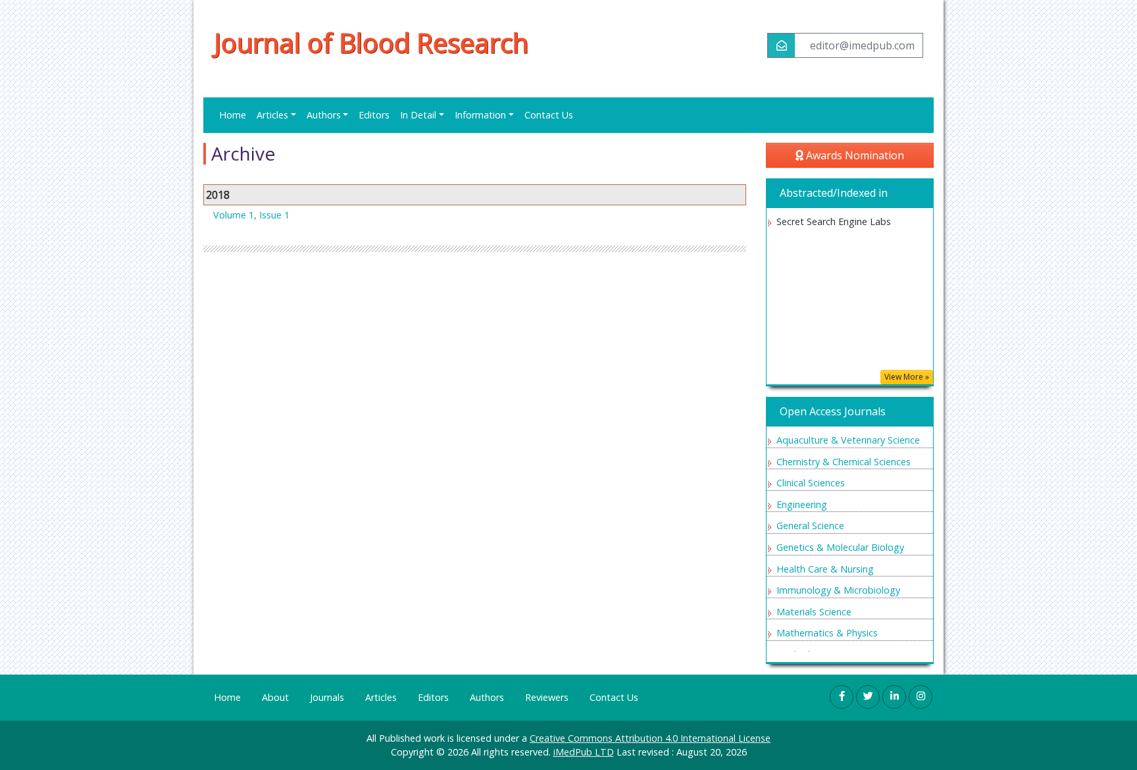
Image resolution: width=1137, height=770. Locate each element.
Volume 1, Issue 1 (251, 215)
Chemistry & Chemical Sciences (843, 461)
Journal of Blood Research (371, 43)
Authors (487, 697)
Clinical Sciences (810, 482)
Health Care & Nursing (825, 569)
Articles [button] (272, 115)
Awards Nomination (853, 155)
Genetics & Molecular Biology (840, 547)
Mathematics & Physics (827, 633)
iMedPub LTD (583, 752)
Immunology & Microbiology (838, 590)
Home (232, 115)
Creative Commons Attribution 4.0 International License (650, 738)
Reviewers (546, 697)
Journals (327, 697)
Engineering (801, 504)
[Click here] (841, 697)
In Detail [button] (418, 115)
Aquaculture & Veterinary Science (848, 440)
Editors (374, 115)
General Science (810, 525)
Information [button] (480, 115)
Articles (381, 697)
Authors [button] (324, 115)
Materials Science (813, 611)
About (275, 697)
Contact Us (548, 115)
